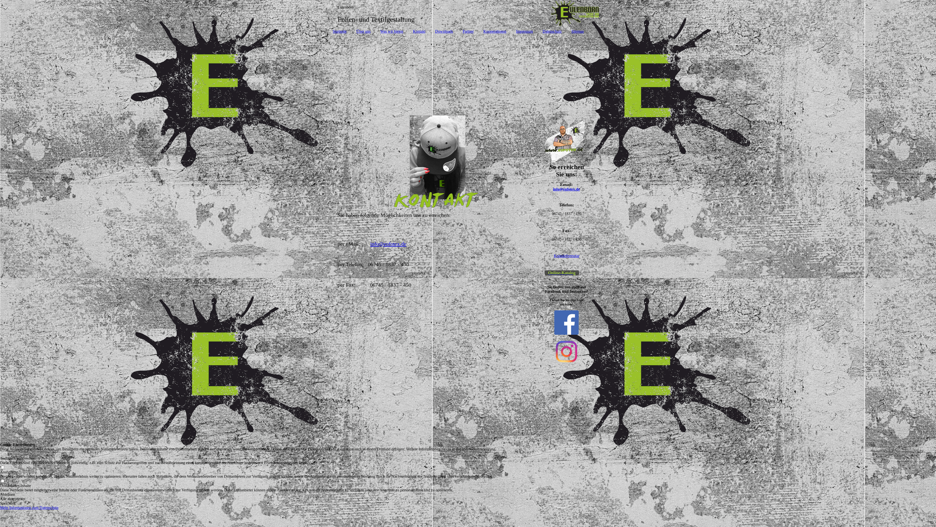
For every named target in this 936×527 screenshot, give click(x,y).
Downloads (444, 31)
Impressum (524, 31)
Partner (468, 31)
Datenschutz (552, 31)
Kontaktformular (566, 256)
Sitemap (577, 31)
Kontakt (419, 31)
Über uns (363, 31)
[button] (248, 494)
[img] (468, 13)
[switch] (2, 454)
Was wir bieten (391, 31)
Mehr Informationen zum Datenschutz (29, 508)
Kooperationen (494, 31)
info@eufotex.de (388, 244)
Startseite (340, 31)
